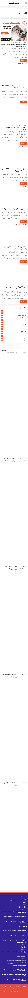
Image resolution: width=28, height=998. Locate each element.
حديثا (24, 346)
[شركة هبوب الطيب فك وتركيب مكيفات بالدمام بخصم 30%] (14, 234)
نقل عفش (24, 313)
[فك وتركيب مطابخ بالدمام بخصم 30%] (14, 196)
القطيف (24, 322)
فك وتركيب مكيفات (22, 315)
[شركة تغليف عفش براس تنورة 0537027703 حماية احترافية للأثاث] (22, 835)
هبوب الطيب (23, 42)
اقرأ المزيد (23, 60)
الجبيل (24, 333)
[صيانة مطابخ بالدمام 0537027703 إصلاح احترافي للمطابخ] (14, 31)
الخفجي (24, 340)
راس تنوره (24, 324)
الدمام (25, 319)
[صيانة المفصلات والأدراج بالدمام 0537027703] (14, 114)
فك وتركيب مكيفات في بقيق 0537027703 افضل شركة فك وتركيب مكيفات (11, 568)
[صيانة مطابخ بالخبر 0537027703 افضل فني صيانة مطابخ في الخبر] (22, 511)
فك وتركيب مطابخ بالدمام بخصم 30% (14, 209)
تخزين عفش (23, 310)
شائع (15, 346)
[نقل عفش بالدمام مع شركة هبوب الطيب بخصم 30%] (14, 274)
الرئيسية (24, 9)
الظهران (24, 335)
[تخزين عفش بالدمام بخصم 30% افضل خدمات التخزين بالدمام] (14, 156)
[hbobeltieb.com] (14, 3)
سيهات (24, 329)
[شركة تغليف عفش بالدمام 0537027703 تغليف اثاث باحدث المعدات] (14, 73)
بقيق (25, 338)
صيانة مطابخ (23, 331)
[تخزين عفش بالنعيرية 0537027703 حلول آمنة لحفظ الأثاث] (22, 403)
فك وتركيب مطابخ (22, 317)
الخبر (25, 326)
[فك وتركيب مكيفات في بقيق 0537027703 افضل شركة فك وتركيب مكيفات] (22, 619)
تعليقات (5, 346)
